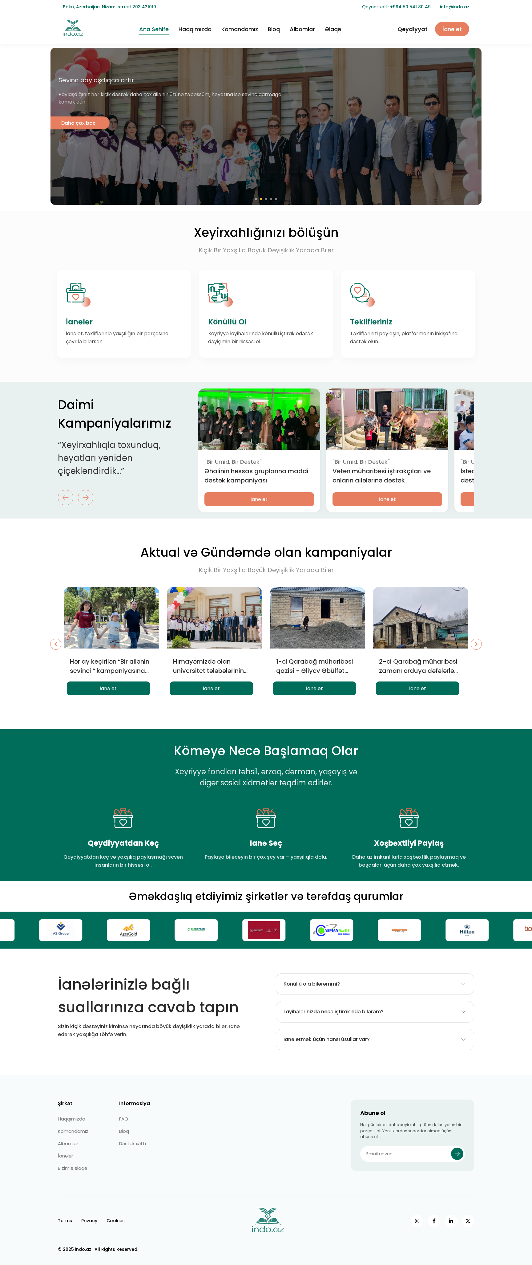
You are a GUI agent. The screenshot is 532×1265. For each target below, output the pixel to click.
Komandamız (239, 29)
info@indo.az (454, 7)
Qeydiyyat (412, 29)
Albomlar (302, 29)
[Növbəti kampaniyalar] (476, 644)
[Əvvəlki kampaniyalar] (55, 644)
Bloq (274, 29)
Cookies (116, 1221)
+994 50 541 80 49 (410, 7)
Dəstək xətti (132, 1143)
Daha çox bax (78, 123)
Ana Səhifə (154, 29)
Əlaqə (333, 29)
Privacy (89, 1221)
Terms (65, 1221)
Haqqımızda (195, 29)
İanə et (452, 29)
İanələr (65, 1156)
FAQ (123, 1119)
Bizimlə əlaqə (72, 1168)
